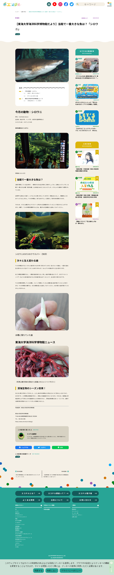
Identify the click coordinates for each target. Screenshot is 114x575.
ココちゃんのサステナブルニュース (23, 537)
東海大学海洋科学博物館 (27, 407)
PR (15, 509)
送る (61, 447)
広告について (57, 500)
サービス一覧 (75, 513)
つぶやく (43, 447)
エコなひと (17, 522)
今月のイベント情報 (49, 505)
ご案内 (74, 505)
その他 (16, 547)
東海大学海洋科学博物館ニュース (34, 98)
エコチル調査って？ (57, 493)
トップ (17, 11)
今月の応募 (47, 509)
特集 (16, 518)
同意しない (52, 570)
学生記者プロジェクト (20, 539)
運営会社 (74, 509)
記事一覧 (23, 11)
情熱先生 (17, 513)
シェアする (25, 447)
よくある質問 (29, 500)
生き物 (17, 34)
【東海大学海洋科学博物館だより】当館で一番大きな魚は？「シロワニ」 (45, 11)
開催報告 (17, 530)
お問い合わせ (85, 500)
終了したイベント (19, 545)
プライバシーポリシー (77, 515)
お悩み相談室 (18, 535)
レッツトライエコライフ (21, 517)
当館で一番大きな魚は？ (33, 93)
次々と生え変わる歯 (32, 96)
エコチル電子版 (85, 493)
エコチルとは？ (28, 493)
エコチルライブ (19, 515)
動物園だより (85, 18)
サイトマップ (75, 511)
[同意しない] (110, 567)
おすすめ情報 (18, 520)
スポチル (17, 543)
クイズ (16, 511)
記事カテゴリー (19, 505)
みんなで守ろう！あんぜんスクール (23, 533)
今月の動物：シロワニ (31, 91)
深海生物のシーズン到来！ (34, 100)
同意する (38, 570)
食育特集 (17, 526)
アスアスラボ (18, 541)
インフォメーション (20, 524)
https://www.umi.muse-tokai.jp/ (24, 421)
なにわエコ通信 (19, 532)
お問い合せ (74, 517)
